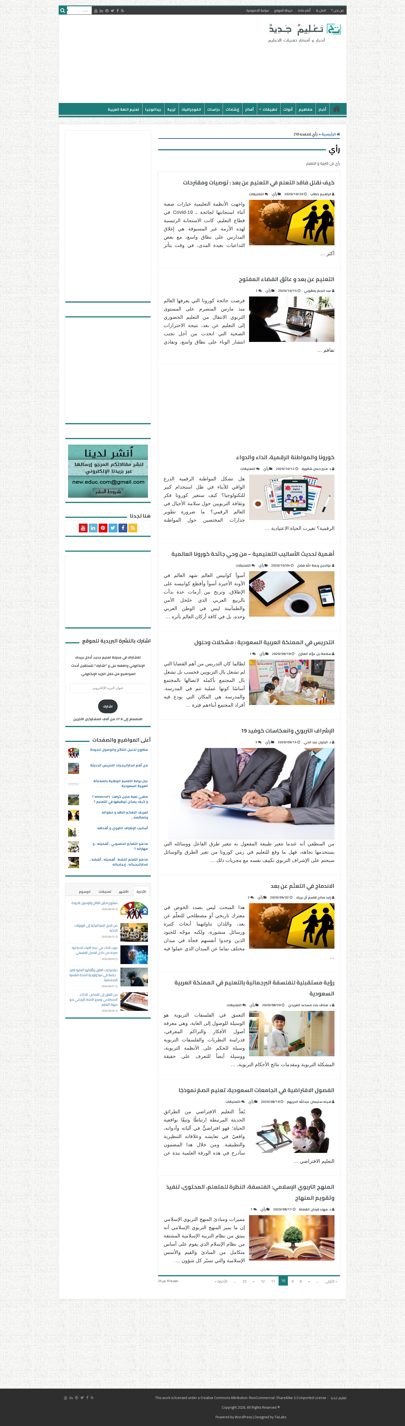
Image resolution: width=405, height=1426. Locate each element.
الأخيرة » (221, 1281)
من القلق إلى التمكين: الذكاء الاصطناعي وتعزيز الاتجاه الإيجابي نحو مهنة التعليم (94, 999)
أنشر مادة (304, 10)
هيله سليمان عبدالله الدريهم (309, 1101)
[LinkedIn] (101, 10)
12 (263, 1281)
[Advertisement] (163, 58)
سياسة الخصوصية (258, 10)
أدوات (288, 109)
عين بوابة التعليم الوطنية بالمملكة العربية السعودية (120, 783)
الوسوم (85, 891)
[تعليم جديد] (303, 32)
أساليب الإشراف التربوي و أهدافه (122, 828)
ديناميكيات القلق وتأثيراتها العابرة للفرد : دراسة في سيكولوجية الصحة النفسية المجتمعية (93, 975)
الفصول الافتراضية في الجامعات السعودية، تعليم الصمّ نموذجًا (256, 1090)
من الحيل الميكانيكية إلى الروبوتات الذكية (96, 928)
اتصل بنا (321, 10)
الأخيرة (141, 891)
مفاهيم (305, 109)
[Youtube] (96, 10)
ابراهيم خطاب (320, 194)
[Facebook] (117, 10)
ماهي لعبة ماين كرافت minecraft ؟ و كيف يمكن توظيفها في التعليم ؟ (120, 799)
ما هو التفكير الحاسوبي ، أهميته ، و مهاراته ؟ (120, 846)
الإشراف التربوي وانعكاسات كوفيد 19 (287, 730)
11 (273, 1281)
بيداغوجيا (153, 109)
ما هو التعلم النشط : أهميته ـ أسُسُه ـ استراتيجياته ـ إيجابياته (119, 861)
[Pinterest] (107, 10)
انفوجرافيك (191, 109)
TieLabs (280, 1417)
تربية (171, 109)
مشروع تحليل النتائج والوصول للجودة (119, 749)
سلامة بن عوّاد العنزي (314, 654)
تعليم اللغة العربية (123, 109)
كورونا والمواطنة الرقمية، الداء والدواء (285, 457)
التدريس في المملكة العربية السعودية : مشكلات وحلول (264, 642)
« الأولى (331, 1281)
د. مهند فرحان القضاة (315, 1209)
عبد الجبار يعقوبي (317, 290)
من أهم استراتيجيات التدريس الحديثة (119, 765)
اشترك (108, 706)
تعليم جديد (338, 1397)
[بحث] (63, 10)
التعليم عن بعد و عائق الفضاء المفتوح (286, 279)
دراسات (213, 109)
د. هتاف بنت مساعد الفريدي (309, 1005)
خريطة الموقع (283, 10)
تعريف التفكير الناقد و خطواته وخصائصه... (125, 814)
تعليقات (104, 891)
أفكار (249, 109)
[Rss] (122, 10)
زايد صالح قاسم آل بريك (313, 897)
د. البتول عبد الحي (317, 742)
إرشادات (232, 109)
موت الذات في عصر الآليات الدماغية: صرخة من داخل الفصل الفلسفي (94, 950)
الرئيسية (337, 109)
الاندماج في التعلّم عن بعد (302, 886)
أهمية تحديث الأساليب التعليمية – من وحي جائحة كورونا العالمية (252, 554)
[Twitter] (112, 10)
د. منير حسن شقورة (316, 469)
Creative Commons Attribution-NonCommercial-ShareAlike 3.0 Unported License (263, 1397)
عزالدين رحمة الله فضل (314, 565)
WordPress (243, 1417)
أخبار (322, 109)
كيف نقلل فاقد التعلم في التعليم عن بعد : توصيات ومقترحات (258, 182)
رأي (274, 194)
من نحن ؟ (337, 10)
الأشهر (124, 891)
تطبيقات (270, 109)
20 (244, 1281)
